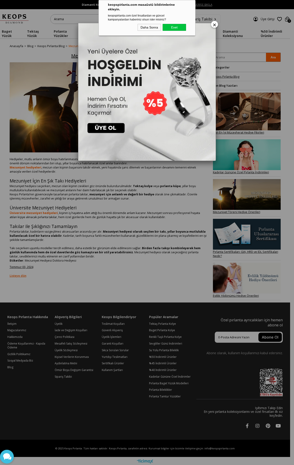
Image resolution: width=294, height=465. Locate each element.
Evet (174, 27)
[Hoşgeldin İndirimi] (147, 92)
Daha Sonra (149, 27)
